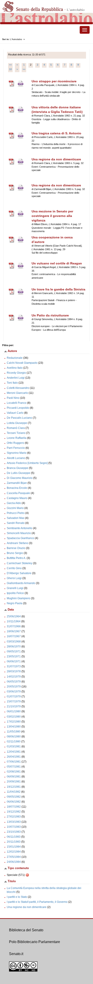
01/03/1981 (14, 746)
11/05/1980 (14, 731)
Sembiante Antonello (19, 528)
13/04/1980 (14, 726)
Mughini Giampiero (18, 598)
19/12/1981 (14, 786)
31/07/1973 (14, 666)
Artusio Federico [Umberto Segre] (27, 463)
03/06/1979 (14, 691)
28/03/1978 (14, 671)
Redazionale (15, 357)
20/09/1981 (14, 781)
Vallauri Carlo (15, 412)
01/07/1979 (14, 696)
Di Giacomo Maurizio (20, 478)
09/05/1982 (14, 796)
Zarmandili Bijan (17, 483)
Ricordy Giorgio (16, 372)
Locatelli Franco (16, 402)
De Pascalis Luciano (19, 417)
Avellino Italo (15, 367)
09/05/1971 (14, 651)
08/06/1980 (14, 736)
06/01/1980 (14, 711)
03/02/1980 (14, 716)
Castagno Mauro (17, 498)
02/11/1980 (14, 741)
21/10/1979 (14, 706)
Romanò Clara (16, 428)
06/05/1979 (14, 681)
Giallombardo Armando (21, 583)
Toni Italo (12, 382)
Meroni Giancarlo (17, 393)
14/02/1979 (14, 676)
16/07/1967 (14, 636)
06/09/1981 (14, 776)
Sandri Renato (16, 523)
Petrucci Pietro (16, 513)
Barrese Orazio (16, 548)
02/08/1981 (14, 771)
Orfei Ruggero (15, 442)
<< (10, 64)
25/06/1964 (14, 616)
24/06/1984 (14, 861)
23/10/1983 (14, 831)
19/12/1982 (14, 811)
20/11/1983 (14, 841)
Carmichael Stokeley (19, 563)
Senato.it (16, 954)
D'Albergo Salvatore (19, 573)
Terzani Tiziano (16, 433)
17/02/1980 (14, 721)
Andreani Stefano (17, 543)
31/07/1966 (14, 626)
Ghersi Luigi (14, 578)
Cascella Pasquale (18, 493)
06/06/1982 (14, 801)
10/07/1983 (14, 826)
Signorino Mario (16, 452)
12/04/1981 (14, 751)
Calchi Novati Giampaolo (22, 362)
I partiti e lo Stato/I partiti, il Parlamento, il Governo (37, 901)
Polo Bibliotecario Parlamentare (34, 942)
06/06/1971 (14, 661)
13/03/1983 (14, 821)
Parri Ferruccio (16, 447)
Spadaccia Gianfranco (20, 538)
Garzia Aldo (14, 503)
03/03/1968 (14, 641)
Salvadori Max (15, 518)
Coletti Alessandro (18, 388)
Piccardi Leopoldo (18, 407)
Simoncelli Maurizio (19, 533)
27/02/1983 (14, 816)
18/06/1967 (14, 631)
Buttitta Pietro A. (16, 558)
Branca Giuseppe (17, 468)
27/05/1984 (14, 856)
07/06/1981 (14, 761)
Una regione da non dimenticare (26, 907)
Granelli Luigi (15, 588)
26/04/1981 (14, 756)
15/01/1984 (14, 846)
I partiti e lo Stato (17, 896)
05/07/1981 (14, 766)
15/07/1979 (14, 701)
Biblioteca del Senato (26, 930)
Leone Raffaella (16, 438)
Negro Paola (14, 603)
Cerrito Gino (14, 568)
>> (24, 69)
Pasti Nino (13, 397)
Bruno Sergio (15, 553)
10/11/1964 (14, 621)
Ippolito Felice (15, 593)
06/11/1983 (14, 836)
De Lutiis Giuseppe (18, 473)
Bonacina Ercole (17, 488)
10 (10, 69)
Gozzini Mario (15, 508)
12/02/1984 (14, 851)
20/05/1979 (14, 686)
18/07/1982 (14, 806)
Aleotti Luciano (16, 458)
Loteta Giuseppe (17, 423)
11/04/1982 (14, 791)
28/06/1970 (14, 646)
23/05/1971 (14, 656)
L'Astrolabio (16, 39)
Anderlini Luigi (16, 377)
